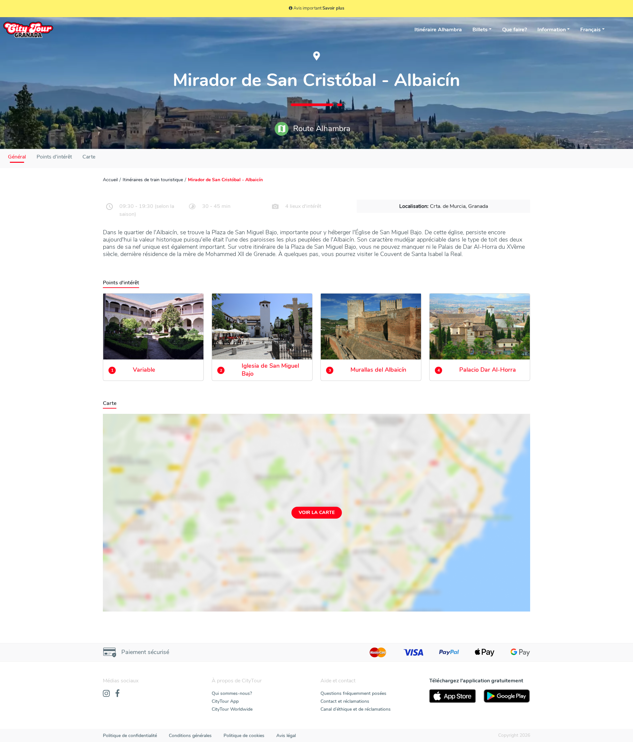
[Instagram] (106, 694)
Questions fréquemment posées (353, 693)
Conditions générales (190, 735)
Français (590, 29)
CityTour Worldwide (232, 709)
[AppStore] (452, 696)
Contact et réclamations (344, 701)
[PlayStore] (507, 696)
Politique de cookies (244, 735)
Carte (88, 156)
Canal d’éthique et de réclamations (355, 709)
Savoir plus (333, 8)
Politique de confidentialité (130, 735)
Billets (480, 29)
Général (17, 156)
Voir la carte (317, 512)
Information (551, 29)
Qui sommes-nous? (232, 693)
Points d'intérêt (54, 156)
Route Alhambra (320, 128)
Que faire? (514, 29)
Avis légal (286, 735)
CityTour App (225, 701)
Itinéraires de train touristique (153, 180)
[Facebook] (117, 694)
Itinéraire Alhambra (438, 29)
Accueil (110, 180)
